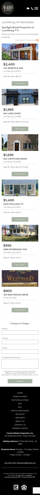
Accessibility (28, 475)
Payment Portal (20, 428)
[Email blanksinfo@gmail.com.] (28, 8)
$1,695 (8, 155)
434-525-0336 (10, 463)
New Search (20, 40)
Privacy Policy (20, 475)
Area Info (20, 418)
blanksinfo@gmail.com (26, 463)
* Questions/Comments (10, 357)
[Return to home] (8, 8)
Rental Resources (20, 411)
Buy (20, 404)
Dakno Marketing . (29, 477)
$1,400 (8, 200)
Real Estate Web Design (12, 477)
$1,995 (8, 110)
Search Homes (20, 397)
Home (20, 393)
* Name (4, 329)
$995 (7, 246)
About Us (20, 421)
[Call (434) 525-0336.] (32, 8)
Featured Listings (20, 400)
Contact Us (20, 425)
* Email (4, 348)
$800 (7, 291)
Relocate (20, 414)
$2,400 (9, 64)
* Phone (4, 338)
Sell (20, 407)
